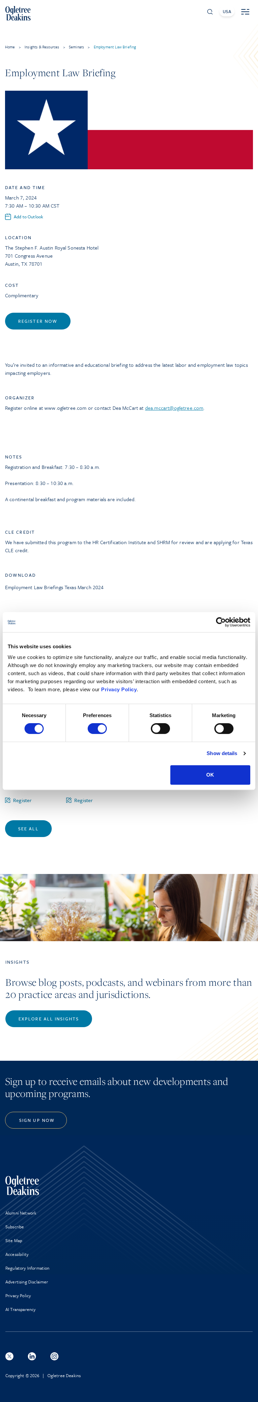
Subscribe (14, 1226)
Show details (222, 753)
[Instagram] (54, 1356)
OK (210, 775)
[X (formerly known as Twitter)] (9, 1356)
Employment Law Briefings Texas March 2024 (54, 587)
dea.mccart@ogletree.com (174, 407)
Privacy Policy (119, 689)
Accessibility (17, 1254)
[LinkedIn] (32, 1356)
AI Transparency (20, 1309)
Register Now (37, 321)
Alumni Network (20, 1213)
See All (28, 828)
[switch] (97, 728)
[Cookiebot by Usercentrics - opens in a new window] (220, 622)
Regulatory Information (27, 1268)
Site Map (13, 1240)
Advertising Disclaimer (26, 1281)
